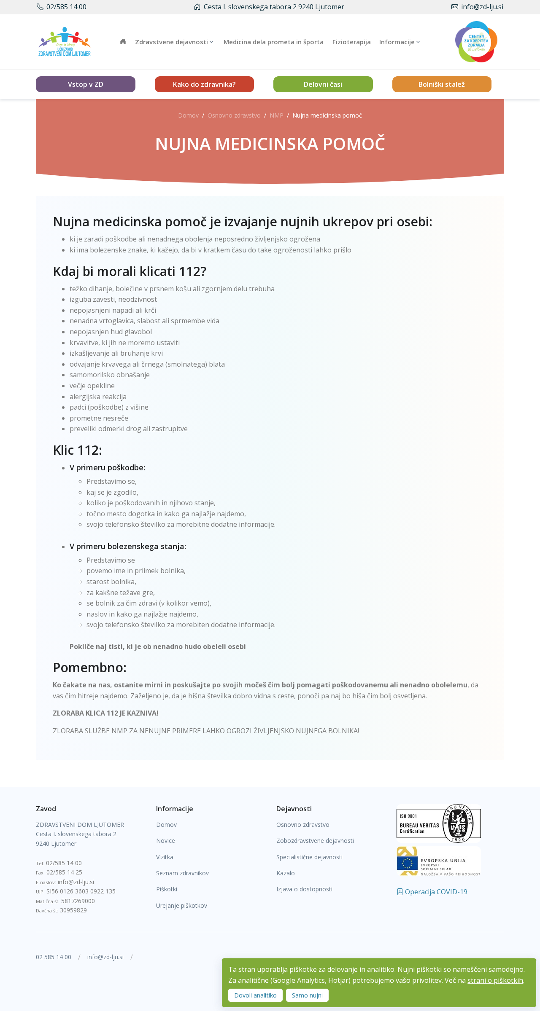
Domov (188, 115)
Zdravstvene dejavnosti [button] (171, 42)
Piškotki (166, 889)
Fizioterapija (351, 42)
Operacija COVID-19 (435, 891)
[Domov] (64, 41)
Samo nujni (307, 995)
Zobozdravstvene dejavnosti (315, 841)
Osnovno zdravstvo (234, 115)
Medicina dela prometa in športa (274, 42)
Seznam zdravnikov (182, 873)
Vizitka (164, 857)
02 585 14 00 (53, 957)
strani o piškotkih (495, 980)
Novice (165, 841)
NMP (277, 115)
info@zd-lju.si (482, 6)
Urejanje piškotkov (181, 905)
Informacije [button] (397, 42)
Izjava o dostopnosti (304, 889)
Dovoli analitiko (255, 995)
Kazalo (285, 873)
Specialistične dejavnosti (309, 857)
